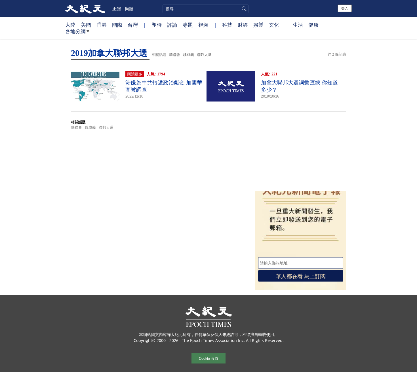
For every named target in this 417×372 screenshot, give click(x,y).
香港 (101, 24)
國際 (117, 24)
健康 (313, 24)
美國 (86, 24)
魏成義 (188, 54)
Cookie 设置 (208, 358)
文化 (274, 24)
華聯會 (174, 54)
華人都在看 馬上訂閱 (301, 276)
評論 (172, 24)
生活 (298, 24)
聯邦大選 (204, 54)
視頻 (203, 24)
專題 (188, 24)
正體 (116, 8)
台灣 (133, 24)
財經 (243, 24)
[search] (205, 9)
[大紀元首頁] (85, 8)
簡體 (129, 8)
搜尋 (243, 9)
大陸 (70, 24)
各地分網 (75, 31)
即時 (156, 24)
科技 (227, 24)
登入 (344, 8)
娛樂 (258, 24)
